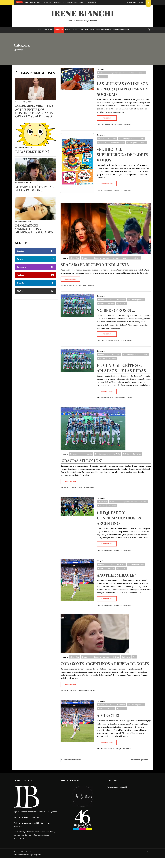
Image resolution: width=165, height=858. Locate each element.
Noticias (141, 73)
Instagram (21, 267)
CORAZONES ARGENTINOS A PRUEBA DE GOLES (105, 663)
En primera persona (121, 30)
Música (76, 30)
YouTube (20, 275)
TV (134, 657)
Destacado (102, 73)
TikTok (20, 291)
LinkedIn (20, 283)
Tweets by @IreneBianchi (117, 787)
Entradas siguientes (139, 760)
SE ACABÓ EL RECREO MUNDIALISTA (95, 264)
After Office (48, 30)
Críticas (101, 138)
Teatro (67, 30)
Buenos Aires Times (105, 300)
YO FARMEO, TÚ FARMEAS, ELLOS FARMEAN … (34, 188)
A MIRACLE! (108, 715)
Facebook (21, 251)
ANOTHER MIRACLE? (116, 575)
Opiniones (59, 30)
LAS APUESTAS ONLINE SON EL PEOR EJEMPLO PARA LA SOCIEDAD (122, 89)
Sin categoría (132, 143)
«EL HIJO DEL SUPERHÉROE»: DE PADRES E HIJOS (122, 154)
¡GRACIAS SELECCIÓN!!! (83, 460)
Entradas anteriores (72, 760)
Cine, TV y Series (87, 30)
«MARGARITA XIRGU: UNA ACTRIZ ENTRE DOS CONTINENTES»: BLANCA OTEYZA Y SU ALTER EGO (34, 111)
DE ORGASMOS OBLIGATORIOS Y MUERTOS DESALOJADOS (64, 2)
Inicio (38, 30)
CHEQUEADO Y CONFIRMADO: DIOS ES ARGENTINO (119, 518)
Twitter (20, 259)
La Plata (132, 73)
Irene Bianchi (82, 13)
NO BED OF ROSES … (116, 310)
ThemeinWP (22, 855)
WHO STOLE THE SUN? (32, 151)
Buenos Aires (103, 354)
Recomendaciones (103, 30)
